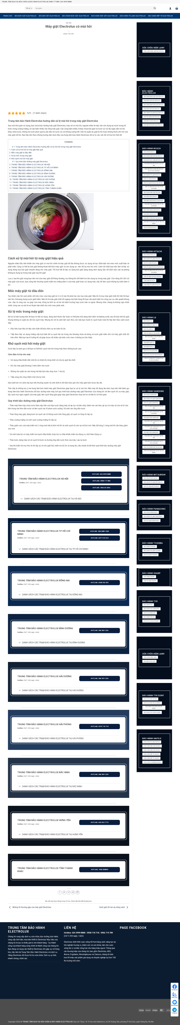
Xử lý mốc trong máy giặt (20, 156)
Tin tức (69, 23)
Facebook (175, 989)
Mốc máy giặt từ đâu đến (20, 153)
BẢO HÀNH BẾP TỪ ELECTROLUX (160, 16)
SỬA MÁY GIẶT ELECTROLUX (25, 16)
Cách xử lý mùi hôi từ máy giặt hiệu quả (26, 150)
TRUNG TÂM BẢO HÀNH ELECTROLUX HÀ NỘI (29, 165)
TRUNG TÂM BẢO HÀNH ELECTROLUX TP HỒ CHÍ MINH (33, 167)
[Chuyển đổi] (21, 499)
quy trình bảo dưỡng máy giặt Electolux (75, 391)
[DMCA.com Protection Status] (119, 1010)
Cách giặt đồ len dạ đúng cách (112, 907)
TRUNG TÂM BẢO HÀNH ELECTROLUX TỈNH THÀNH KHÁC (35, 188)
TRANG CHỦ (7, 16)
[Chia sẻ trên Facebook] (60, 892)
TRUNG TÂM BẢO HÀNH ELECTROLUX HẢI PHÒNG (32, 179)
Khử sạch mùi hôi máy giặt (21, 159)
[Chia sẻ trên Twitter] (64, 892)
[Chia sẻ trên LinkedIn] (78, 892)
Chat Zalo (174, 997)
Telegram (174, 1013)
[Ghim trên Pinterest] (73, 892)
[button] (170, 8)
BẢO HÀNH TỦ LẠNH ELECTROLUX (133, 16)
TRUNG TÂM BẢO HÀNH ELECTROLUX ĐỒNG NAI (31, 170)
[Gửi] (155, 8)
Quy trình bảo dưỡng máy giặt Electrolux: (30, 161)
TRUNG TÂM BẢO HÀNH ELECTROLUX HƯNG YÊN (31, 185)
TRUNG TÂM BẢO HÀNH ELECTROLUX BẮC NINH (31, 182)
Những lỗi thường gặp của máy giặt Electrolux (31, 907)
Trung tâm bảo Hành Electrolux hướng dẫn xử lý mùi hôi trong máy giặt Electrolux (46, 147)
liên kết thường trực (85, 901)
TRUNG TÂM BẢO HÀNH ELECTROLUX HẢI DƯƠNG (31, 176)
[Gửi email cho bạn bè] (69, 892)
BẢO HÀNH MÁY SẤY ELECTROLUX (104, 16)
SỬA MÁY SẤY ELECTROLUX (49, 16)
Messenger (174, 1005)
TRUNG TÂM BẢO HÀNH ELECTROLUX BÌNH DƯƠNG (32, 173)
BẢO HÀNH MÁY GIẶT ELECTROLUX (75, 16)
